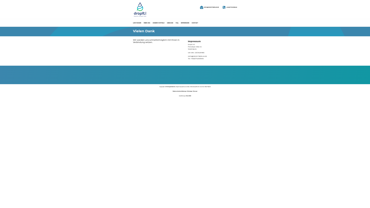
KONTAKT (185, 79)
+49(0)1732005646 (231, 7)
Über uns (147, 23)
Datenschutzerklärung (179, 91)
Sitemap (189, 91)
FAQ (177, 23)
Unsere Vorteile (158, 23)
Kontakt (195, 23)
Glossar (195, 91)
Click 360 (188, 95)
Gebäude (170, 23)
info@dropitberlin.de (211, 7)
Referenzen (185, 23)
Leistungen (137, 23)
